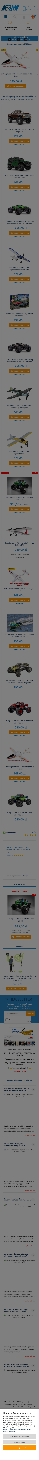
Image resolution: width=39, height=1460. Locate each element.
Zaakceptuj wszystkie (20, 1448)
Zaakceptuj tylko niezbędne (19, 1436)
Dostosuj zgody (19, 1442)
